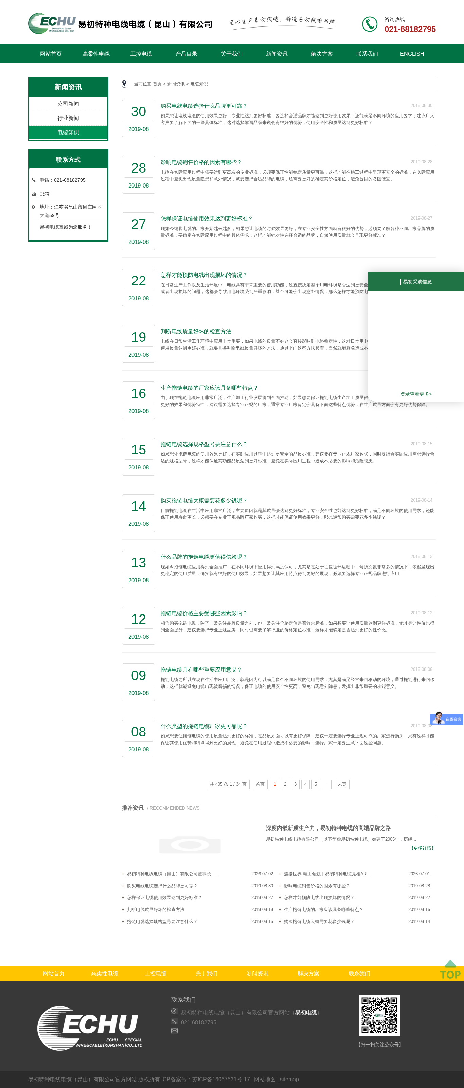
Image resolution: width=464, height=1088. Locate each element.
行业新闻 (68, 118)
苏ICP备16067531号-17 (221, 1079)
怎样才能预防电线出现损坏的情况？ (319, 897)
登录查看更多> (416, 394)
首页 (157, 83)
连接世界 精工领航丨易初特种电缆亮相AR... (327, 873)
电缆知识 (68, 132)
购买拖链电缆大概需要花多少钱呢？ (319, 921)
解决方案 (322, 54)
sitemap (289, 1079)
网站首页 (51, 54)
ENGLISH (412, 54)
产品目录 (186, 54)
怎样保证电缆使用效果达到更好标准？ (164, 897)
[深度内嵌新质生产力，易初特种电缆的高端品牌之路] (190, 845)
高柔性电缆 (96, 54)
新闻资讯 (277, 54)
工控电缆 (141, 54)
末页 (342, 784)
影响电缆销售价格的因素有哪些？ (317, 885)
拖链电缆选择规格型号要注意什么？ (162, 921)
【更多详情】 (422, 848)
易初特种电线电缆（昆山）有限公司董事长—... (173, 873)
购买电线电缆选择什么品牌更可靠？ (162, 885)
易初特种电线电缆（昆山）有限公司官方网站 (82, 1079)
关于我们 (232, 54)
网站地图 (265, 1079)
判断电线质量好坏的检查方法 (155, 909)
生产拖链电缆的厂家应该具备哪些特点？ (323, 909)
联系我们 (367, 54)
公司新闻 (68, 104)
